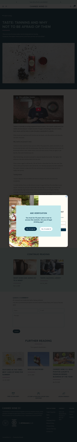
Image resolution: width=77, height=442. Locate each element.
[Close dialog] (66, 196)
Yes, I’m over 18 (30, 229)
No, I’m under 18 (46, 229)
